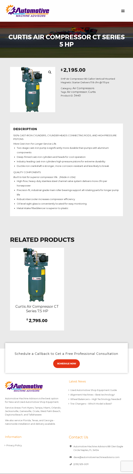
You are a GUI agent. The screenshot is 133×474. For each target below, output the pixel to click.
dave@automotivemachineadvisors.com (96, 457)
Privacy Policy (14, 445)
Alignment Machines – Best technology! (92, 394)
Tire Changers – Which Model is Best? (91, 403)
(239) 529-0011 (80, 464)
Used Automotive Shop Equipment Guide (93, 390)
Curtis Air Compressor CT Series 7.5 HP (37, 308)
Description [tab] (25, 129)
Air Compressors (83, 88)
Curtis (92, 91)
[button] (50, 72)
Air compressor (77, 91)
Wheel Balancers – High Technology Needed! (95, 399)
